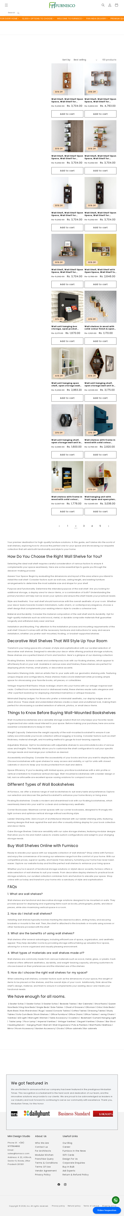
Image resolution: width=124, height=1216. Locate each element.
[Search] (18, 13)
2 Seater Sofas (16, 1003)
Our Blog (67, 1142)
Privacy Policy (43, 1174)
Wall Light (33, 1017)
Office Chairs (75, 1014)
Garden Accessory (45, 1028)
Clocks (60, 1028)
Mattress (107, 1025)
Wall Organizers (61, 1025)
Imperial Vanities (45, 1021)
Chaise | (100, 1021)
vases (48, 1010)
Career (66, 1146)
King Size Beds (27, 1007)
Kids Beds (108, 1007)
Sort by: (66, 59)
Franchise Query (44, 1158)
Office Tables (91, 1014)
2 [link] (76, 526)
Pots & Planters (79, 1025)
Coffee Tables (78, 1010)
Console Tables (61, 1010)
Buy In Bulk (69, 1166)
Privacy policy (58, 1206)
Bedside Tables (68, 1003)
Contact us (41, 1146)
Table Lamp (15, 1021)
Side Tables (56, 1007)
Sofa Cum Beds (24, 1014)
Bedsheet (85, 1017)
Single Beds (42, 1007)
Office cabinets (73, 1028)
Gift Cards (68, 1154)
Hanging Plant (34, 1025)
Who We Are (42, 1142)
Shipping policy (109, 1206)
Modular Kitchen (44, 1154)
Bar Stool (110, 1021)
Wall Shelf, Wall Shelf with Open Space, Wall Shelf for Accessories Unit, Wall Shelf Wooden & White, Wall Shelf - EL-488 (100, 271)
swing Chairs (107, 1014)
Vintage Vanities (66, 1021)
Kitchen (43, 1017)
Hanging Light (108, 1017)
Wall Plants (95, 1025)
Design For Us (70, 1158)
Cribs (99, 1007)
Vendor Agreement (46, 1170)
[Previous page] (59, 526)
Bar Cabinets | (85, 1003)
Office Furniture (58, 1014)
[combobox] (13, 13)
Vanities (12, 1017)
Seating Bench (16, 1025)
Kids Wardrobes (28, 1010)
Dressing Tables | (97, 1010)
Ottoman (90, 1007)
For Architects (43, 1150)
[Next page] (108, 526)
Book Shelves (41, 1014)
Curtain (96, 1017)
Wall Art (47, 1025)
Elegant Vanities (86, 1021)
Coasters (73, 1017)
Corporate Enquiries (74, 1162)
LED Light (22, 1017)
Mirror (11, 1028)
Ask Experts (69, 1170)
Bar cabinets (90, 1028)
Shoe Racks (100, 1003)
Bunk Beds (13, 1010)
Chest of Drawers (74, 1007)
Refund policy (74, 1206)
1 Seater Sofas (32, 1003)
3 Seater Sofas (49, 1003)
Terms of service (91, 1206)
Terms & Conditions (46, 1162)
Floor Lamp (29, 1021)
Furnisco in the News (74, 1150)
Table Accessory (58, 1017)
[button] (6, 5)
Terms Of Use (43, 1166)
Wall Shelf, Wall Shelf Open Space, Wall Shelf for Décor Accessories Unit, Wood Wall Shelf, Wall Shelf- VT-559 (67, 271)
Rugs (41, 1010)
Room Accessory (24, 1028)
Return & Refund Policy (76, 1174)
